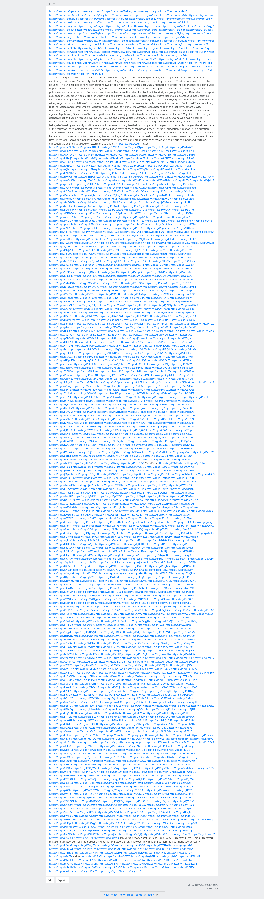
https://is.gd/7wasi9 (60, 364)
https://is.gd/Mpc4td (135, 445)
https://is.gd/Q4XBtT (86, 338)
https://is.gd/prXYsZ (132, 727)
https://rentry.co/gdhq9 (118, 40)
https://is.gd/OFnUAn (85, 691)
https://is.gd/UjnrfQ (182, 489)
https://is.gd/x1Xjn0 (132, 731)
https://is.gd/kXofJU (202, 231)
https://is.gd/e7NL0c (203, 658)
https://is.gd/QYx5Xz (132, 647)
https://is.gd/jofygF (203, 522)
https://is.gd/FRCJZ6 (60, 694)
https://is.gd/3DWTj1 (109, 760)
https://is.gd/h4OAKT (157, 794)
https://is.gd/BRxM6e (157, 588)
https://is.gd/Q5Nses (159, 544)
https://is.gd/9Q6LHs (135, 702)
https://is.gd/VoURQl (86, 713)
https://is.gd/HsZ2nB (159, 650)
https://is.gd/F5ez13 (134, 639)
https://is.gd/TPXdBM (183, 566)
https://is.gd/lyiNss (109, 312)
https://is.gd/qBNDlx (109, 827)
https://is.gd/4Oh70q (132, 812)
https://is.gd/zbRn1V (158, 378)
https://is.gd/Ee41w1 (133, 364)
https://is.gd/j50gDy (179, 441)
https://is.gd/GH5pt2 (61, 823)
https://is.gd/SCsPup (85, 529)
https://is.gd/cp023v (132, 588)
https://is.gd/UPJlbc (159, 551)
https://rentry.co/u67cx (62, 29)
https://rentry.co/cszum (146, 40)
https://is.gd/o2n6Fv (60, 856)
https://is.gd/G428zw (61, 805)
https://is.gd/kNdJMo (61, 625)
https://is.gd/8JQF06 (159, 187)
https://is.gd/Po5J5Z (84, 334)
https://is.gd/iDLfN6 (154, 819)
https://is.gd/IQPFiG (84, 198)
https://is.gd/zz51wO (108, 456)
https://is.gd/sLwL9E (110, 852)
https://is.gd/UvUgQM (184, 823)
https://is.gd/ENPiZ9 (132, 775)
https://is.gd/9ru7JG (182, 419)
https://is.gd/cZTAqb (202, 331)
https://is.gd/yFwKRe (157, 404)
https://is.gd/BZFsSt (84, 382)
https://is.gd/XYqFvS (180, 529)
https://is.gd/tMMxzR (84, 555)
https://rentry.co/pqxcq (170, 66)
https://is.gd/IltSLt (107, 529)
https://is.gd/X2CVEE (158, 360)
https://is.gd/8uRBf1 (179, 231)
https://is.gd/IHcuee (83, 617)
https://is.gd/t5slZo (179, 742)
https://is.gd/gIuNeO (109, 716)
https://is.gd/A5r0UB (135, 720)
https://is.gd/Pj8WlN (85, 705)
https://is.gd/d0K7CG (61, 746)
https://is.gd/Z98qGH (85, 650)
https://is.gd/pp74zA (154, 672)
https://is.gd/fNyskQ (61, 577)
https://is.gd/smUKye (111, 573)
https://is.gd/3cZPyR (132, 206)
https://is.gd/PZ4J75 (156, 610)
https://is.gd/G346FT (108, 514)
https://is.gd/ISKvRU (60, 724)
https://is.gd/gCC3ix (85, 342)
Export (61, 880)
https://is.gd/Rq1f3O (108, 860)
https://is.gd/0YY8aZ (60, 198)
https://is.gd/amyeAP (156, 448)
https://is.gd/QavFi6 (133, 705)
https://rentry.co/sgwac (198, 33)
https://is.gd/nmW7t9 (132, 694)
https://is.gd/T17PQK (61, 371)
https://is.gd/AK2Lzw (84, 301)
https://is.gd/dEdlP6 (83, 250)
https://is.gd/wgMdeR (182, 198)
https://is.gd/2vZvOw (181, 386)
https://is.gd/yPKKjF (134, 400)
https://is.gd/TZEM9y (180, 676)
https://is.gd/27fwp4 (185, 863)
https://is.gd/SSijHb (132, 768)
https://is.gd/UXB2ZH (61, 566)
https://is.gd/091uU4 (180, 456)
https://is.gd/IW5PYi (85, 871)
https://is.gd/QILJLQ (199, 397)
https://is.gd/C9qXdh (203, 242)
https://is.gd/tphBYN (84, 735)
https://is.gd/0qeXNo (136, 591)
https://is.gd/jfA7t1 (185, 636)
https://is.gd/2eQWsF (111, 316)
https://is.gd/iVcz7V (84, 628)
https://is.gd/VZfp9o (85, 805)
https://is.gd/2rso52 (178, 834)
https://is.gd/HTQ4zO (160, 349)
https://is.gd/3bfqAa (109, 246)
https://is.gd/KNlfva (183, 445)
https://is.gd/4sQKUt (157, 268)
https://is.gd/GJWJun (61, 529)
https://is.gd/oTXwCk (135, 356)
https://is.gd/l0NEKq (154, 511)
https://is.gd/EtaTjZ (159, 595)
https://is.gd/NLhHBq (183, 540)
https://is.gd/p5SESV (178, 242)
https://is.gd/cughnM (113, 507)
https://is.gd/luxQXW (178, 672)
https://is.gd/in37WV (85, 478)
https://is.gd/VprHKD (86, 636)
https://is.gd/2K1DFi (131, 617)
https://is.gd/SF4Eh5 (182, 378)
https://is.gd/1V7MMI (136, 375)
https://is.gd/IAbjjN (180, 812)
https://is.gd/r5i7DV (184, 867)
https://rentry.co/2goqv (62, 26)
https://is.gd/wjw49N (134, 562)
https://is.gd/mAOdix (61, 757)
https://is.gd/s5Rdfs (108, 467)
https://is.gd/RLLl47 (189, 856)
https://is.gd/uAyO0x (85, 544)
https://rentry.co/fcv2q (144, 59)
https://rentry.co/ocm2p (119, 37)
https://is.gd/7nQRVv (183, 573)
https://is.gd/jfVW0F (84, 577)
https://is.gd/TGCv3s (135, 757)
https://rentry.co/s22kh (143, 66)
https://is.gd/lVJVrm (156, 742)
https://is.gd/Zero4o (84, 569)
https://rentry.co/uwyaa (90, 26)
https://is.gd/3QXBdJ (112, 801)
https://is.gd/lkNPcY (158, 213)
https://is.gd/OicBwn (133, 716)
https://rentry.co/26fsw (199, 18)
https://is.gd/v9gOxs (108, 433)
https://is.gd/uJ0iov (60, 819)
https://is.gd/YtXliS (85, 588)
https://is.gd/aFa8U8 (160, 591)
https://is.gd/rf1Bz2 (159, 356)
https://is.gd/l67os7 (110, 459)
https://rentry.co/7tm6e (175, 37)
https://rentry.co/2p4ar (90, 59)
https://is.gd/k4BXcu (157, 298)
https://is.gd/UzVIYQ (184, 580)
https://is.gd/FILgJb (60, 555)
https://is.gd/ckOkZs (86, 867)
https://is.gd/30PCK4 (84, 364)
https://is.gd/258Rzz (60, 768)
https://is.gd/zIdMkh (179, 768)
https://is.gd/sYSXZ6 (60, 665)
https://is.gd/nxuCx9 (133, 228)
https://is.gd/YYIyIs (84, 727)
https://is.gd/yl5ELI (132, 198)
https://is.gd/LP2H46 (157, 860)
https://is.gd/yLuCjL (60, 353)
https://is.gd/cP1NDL (158, 753)
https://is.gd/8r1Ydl (84, 511)
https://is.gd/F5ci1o (134, 540)
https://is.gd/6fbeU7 (86, 213)
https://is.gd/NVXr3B (84, 393)
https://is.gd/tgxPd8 (178, 331)
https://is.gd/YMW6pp (85, 430)
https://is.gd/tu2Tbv (106, 794)
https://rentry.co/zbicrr (146, 15)
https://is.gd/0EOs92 (61, 727)
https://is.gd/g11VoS (202, 382)
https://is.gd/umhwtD (136, 661)
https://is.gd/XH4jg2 (60, 533)
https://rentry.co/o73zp (90, 22)
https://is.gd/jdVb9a (202, 511)
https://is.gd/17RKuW (182, 639)
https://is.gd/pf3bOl (109, 276)
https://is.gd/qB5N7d (85, 360)
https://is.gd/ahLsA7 (131, 334)
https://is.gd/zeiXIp (180, 658)
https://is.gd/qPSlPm (158, 746)
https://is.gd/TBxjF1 (155, 301)
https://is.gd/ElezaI (60, 584)
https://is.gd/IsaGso (85, 753)
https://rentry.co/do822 (142, 18)
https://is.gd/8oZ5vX (60, 547)
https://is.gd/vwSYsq (156, 250)
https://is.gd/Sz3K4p (182, 422)
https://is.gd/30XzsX (84, 397)
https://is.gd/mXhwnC (112, 305)
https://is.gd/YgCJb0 (60, 738)
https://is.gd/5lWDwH (85, 720)
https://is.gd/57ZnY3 (181, 433)
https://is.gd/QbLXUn (182, 404)
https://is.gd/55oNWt (86, 371)
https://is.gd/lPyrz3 (156, 577)
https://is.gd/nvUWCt (61, 356)
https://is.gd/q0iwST (109, 389)
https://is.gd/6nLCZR (132, 382)
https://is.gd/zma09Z (158, 389)
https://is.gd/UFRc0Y (61, 290)
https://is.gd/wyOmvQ (163, 507)
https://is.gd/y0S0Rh (85, 496)
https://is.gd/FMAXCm (87, 680)
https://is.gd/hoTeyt (84, 610)
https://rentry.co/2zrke (117, 62)
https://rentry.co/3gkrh (62, 11)
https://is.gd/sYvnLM (184, 606)
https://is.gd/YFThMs (109, 191)
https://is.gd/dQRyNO (158, 393)
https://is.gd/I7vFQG (133, 276)
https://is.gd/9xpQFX (134, 746)
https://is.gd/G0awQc (84, 386)
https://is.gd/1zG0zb (109, 753)
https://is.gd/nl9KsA (177, 819)
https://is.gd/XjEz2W (137, 507)
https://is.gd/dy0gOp (85, 731)
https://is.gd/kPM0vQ (86, 536)
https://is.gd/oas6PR (61, 720)
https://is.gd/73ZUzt (84, 426)
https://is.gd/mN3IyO (61, 863)
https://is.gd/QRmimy (61, 580)
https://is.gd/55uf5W (110, 327)
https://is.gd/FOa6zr (135, 419)
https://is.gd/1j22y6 (84, 808)
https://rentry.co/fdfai (117, 33)
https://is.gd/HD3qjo (108, 165)
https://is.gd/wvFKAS (186, 305)
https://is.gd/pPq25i (135, 606)
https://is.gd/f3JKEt (180, 764)
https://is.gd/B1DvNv (61, 636)
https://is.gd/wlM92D (111, 371)
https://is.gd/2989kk (182, 551)
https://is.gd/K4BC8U (111, 661)
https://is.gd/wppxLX (86, 345)
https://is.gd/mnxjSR (202, 735)
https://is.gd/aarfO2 (60, 257)
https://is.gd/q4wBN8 (111, 816)
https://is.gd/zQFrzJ (183, 691)
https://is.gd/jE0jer (60, 474)
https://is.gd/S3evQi (108, 775)
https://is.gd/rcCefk (60, 797)
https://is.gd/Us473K (61, 441)
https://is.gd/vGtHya (85, 290)
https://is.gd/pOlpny (130, 672)
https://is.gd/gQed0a (61, 184)
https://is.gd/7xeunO (61, 367)
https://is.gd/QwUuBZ (85, 503)
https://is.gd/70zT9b (60, 334)
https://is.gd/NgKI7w (137, 239)
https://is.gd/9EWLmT (61, 621)
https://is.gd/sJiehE (166, 856)
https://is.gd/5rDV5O (110, 867)
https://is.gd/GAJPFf (135, 573)
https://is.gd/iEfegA (134, 496)
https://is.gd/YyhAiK (178, 614)
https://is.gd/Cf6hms (158, 217)
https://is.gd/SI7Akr (83, 838)
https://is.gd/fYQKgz (180, 783)
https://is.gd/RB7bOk (61, 779)
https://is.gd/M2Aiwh (61, 591)
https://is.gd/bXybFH (143, 856)
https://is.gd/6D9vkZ (109, 602)
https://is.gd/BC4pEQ (61, 830)
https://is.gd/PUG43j (87, 400)
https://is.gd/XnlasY (156, 382)
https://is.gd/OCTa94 (61, 342)
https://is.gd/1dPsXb (179, 220)
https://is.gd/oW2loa (61, 265)
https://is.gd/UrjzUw (109, 422)
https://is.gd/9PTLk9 (179, 353)
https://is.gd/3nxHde (181, 448)
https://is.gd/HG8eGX (135, 151)
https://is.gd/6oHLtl (60, 456)
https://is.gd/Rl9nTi (60, 235)
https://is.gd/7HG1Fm (133, 184)
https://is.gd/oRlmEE (84, 716)
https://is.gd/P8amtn (160, 867)
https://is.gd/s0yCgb (159, 816)
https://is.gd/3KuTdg (186, 536)
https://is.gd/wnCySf (61, 180)
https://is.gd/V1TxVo (85, 389)
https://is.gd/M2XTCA (61, 312)
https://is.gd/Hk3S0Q (131, 529)
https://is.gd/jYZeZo (157, 202)
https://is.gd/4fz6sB (182, 827)
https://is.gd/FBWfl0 (133, 459)
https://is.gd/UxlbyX (157, 694)
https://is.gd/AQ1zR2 (155, 525)
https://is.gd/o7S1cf (156, 518)
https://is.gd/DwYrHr (159, 489)
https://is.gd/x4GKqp (109, 393)
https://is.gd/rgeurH (180, 246)
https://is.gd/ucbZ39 (85, 220)
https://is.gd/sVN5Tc (83, 819)
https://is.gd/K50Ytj (156, 485)
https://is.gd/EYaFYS (60, 691)
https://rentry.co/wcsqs (118, 15)
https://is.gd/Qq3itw (129, 235)
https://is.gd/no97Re (160, 173)
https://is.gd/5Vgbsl (180, 253)
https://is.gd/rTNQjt (85, 779)
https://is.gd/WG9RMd (179, 625)
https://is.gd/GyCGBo (61, 404)
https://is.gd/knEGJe (183, 173)
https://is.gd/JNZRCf (131, 525)
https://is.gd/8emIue (183, 169)
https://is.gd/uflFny (181, 713)
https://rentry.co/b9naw (146, 26)
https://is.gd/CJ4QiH (108, 298)
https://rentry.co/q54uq (62, 70)
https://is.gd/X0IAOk (159, 209)
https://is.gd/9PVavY (135, 371)
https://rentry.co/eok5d (89, 44)
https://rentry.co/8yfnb (117, 59)
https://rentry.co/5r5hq (171, 62)
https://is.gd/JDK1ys (162, 305)
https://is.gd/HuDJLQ (109, 386)
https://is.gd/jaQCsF (202, 742)
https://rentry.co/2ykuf (118, 29)
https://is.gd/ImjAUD (61, 713)
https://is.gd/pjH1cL (132, 220)
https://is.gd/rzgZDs (155, 783)
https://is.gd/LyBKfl (131, 738)
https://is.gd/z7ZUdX (85, 676)
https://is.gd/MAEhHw (110, 566)
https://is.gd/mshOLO (61, 305)
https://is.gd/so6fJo (133, 345)
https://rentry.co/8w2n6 (63, 40)
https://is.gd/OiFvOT (85, 834)
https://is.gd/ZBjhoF (184, 591)
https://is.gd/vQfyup (132, 147)
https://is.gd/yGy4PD (156, 555)
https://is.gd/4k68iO (85, 602)
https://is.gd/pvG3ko (202, 533)
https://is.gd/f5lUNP (180, 165)
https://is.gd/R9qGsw (111, 349)
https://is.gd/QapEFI (107, 250)
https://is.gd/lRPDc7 (84, 812)
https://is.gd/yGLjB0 (158, 503)
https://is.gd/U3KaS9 (158, 467)
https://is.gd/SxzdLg (157, 643)
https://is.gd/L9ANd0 (61, 816)
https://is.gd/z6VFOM (61, 871)
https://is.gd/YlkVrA (107, 397)
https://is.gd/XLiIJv (129, 397)
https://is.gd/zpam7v (85, 742)
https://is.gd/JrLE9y (134, 852)
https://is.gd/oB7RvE (133, 162)
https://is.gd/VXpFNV (157, 470)
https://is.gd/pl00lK (60, 790)
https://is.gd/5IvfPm (182, 213)
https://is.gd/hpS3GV (156, 529)
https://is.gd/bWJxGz (85, 448)
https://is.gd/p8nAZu (61, 705)
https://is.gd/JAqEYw (202, 672)
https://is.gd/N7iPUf (156, 257)
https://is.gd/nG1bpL (181, 628)
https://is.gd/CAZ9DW (84, 790)
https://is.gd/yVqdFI (110, 400)
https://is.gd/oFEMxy (108, 694)
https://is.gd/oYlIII (179, 705)
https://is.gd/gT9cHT (132, 437)
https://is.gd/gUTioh (133, 518)
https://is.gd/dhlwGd (156, 334)
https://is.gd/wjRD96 (133, 569)
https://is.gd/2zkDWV (86, 316)
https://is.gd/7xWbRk (182, 268)
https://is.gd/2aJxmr (132, 470)
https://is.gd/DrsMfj (182, 356)
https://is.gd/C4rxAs (158, 599)
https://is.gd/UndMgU (109, 367)
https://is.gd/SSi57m (157, 433)
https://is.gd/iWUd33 (180, 485)
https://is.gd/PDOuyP (87, 687)
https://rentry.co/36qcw (146, 44)
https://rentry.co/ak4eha (63, 15)
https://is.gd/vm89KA (160, 224)
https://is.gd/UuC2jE (180, 290)
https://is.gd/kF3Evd (85, 566)
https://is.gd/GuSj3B (157, 184)
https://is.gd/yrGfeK (108, 812)
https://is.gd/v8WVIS (108, 301)
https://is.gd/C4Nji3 (180, 555)
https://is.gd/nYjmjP (156, 658)
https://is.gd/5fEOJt (84, 786)
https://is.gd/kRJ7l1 (184, 709)
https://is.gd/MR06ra (105, 235)
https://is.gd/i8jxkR (179, 533)
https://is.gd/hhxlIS (156, 441)
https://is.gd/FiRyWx (84, 768)
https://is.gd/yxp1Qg (83, 474)
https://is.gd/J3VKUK (132, 180)
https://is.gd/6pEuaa (110, 709)
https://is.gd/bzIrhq (85, 849)
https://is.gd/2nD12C (111, 757)
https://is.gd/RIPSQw (181, 786)
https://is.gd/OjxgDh (158, 426)
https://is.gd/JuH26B (182, 478)
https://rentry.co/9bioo (172, 29)
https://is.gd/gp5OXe (108, 727)
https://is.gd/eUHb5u (133, 411)
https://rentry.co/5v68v (89, 18)
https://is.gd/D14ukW (85, 309)
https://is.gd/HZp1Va (107, 525)
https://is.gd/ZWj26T (61, 228)
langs (130, 894)
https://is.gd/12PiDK (158, 639)
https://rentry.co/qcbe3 (198, 62)
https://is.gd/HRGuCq (108, 643)
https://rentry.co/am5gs (147, 55)
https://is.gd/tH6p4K (61, 360)
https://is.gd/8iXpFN (110, 863)
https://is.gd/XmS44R (110, 823)
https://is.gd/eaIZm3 (107, 838)
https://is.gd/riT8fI (82, 235)
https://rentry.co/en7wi (91, 55)
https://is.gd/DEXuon (161, 680)
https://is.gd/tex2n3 (158, 779)
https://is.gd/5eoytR (109, 404)
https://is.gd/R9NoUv (87, 621)
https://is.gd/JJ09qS (84, 525)
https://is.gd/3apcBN (86, 863)
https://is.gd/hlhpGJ (107, 625)
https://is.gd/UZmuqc (109, 478)
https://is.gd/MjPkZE (161, 636)
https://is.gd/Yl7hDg (185, 621)
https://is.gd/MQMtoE (157, 265)
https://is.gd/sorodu (133, 441)
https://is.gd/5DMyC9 (111, 636)
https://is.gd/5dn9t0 (60, 268)
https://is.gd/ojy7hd (183, 209)
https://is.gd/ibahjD (156, 220)
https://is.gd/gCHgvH (87, 305)
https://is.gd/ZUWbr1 (186, 661)
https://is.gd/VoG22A (159, 327)
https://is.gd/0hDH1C (61, 867)
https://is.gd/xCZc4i (107, 749)
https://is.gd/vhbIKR (109, 797)
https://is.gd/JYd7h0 (183, 801)
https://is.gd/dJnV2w (133, 713)
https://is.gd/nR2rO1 (86, 173)
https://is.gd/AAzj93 (108, 492)
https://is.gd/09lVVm (85, 202)
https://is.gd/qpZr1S (136, 680)
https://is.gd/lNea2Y (84, 165)
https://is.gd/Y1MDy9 (108, 647)
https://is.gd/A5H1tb (61, 775)
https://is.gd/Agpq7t (180, 727)
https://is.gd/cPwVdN (93, 856)
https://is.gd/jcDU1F (155, 231)
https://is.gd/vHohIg (61, 595)
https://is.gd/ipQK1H (161, 709)
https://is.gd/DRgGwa (61, 287)
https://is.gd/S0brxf (179, 382)
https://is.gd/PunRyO (159, 691)
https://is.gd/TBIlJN (84, 783)
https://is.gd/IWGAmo (61, 445)
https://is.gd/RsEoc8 (159, 702)
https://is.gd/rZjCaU (111, 639)
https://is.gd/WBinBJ (60, 771)
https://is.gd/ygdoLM (162, 239)
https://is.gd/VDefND (184, 327)
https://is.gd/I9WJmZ (85, 489)
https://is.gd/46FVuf (83, 694)
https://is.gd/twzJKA (131, 514)
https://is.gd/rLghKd (107, 783)
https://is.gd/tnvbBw (181, 849)
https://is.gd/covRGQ (85, 158)
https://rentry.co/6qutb (200, 44)
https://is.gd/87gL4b (181, 338)
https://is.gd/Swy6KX (110, 702)
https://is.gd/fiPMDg (61, 709)
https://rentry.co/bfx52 (90, 48)
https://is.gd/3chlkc (133, 253)
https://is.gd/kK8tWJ (60, 525)
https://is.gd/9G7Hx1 (136, 154)
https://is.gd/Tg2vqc (84, 533)
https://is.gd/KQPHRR (158, 312)
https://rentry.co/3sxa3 (145, 51)
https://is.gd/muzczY (203, 834)
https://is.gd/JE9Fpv (84, 614)
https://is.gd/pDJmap (87, 606)
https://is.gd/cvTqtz (84, 672)
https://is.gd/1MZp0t (108, 147)
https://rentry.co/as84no (63, 55)
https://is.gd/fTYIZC (84, 547)
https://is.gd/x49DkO (157, 731)
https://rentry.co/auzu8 (117, 70)
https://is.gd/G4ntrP (86, 209)
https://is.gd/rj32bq (108, 790)
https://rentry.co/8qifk (199, 48)
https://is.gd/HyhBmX (110, 580)
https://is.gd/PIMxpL (132, 165)
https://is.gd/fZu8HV (110, 345)
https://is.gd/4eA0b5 (203, 474)
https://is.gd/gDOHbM (135, 709)
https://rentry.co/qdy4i (62, 66)
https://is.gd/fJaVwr (155, 522)
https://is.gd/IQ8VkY (158, 411)
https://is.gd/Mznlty (60, 206)
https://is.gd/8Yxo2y (156, 647)
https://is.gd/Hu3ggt (108, 547)
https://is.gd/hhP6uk (87, 654)
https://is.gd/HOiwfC (84, 253)
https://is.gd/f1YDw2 (61, 191)
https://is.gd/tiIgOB (84, 749)
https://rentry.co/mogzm (118, 22)
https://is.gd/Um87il (109, 731)
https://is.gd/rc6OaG (183, 632)
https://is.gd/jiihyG (158, 602)
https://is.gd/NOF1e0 (61, 551)
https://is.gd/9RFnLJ (182, 151)
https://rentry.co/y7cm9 (198, 66)
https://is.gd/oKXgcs (61, 309)
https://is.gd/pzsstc (133, 309)
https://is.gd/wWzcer (158, 790)
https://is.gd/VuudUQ (61, 606)
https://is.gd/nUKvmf (138, 305)
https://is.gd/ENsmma (110, 187)
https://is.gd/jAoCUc (85, 485)
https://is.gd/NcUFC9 (181, 250)
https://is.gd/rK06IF (132, 323)
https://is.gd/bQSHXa (159, 757)
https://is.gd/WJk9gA (110, 195)
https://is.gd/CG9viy (60, 647)
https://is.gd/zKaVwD (134, 863)
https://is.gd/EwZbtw (133, 860)
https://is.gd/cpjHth (85, 830)
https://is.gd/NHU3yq (112, 654)
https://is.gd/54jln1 (179, 525)
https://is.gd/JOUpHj (156, 386)
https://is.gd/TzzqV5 (179, 797)
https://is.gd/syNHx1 (61, 794)
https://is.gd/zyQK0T (86, 459)
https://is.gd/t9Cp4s (179, 514)
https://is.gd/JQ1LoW (109, 683)
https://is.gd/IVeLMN (183, 753)
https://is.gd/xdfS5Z (134, 195)
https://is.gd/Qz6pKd (156, 437)
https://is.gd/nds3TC (133, 584)
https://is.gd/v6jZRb (107, 283)
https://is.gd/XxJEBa (84, 643)
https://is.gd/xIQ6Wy (202, 525)
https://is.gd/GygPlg (110, 309)
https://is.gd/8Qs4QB (61, 536)
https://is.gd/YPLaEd (156, 342)
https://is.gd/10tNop (135, 327)
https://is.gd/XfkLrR (84, 283)
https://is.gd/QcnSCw (132, 283)
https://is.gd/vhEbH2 (61, 419)
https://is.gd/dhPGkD (134, 602)
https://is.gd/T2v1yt (182, 547)
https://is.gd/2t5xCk (157, 430)
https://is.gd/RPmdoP (84, 827)
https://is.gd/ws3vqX (108, 768)
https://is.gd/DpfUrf (156, 775)
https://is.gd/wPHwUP (134, 422)
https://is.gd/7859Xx (108, 738)
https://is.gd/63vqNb (110, 650)
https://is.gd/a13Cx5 (133, 830)
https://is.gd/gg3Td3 (84, 257)
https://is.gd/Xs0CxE (136, 801)
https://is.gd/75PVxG (159, 698)
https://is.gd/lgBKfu (60, 827)
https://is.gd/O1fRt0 (180, 518)
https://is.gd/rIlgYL (156, 459)
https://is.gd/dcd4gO (84, 162)
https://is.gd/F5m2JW (61, 411)
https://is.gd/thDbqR (110, 356)
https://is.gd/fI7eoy (108, 463)
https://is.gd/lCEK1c (157, 191)
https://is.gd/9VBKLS (61, 283)
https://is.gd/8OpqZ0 (158, 827)
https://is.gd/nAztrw (132, 485)
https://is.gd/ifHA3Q (60, 610)
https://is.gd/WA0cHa (61, 195)
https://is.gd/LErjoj (132, 522)
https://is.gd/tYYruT (158, 805)
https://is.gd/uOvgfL (85, 823)
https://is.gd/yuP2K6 (135, 209)
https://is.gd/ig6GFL (109, 265)
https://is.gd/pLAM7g (61, 224)
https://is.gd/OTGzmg (185, 757)
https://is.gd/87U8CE (156, 727)
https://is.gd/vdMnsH (179, 301)
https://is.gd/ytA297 (154, 808)
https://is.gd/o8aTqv (134, 294)
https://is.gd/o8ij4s (134, 408)
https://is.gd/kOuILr (155, 176)
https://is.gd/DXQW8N (62, 500)
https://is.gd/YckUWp (85, 151)
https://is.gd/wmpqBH (184, 702)
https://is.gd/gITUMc (86, 757)
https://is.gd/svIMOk (61, 220)
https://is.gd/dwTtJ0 (83, 584)
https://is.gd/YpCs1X (153, 452)
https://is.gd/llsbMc (178, 738)
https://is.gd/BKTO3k (133, 393)
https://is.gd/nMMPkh (62, 507)
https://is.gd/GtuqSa (109, 658)
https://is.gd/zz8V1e (184, 224)
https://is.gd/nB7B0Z (61, 518)
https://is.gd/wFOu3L (112, 239)
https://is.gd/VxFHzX (85, 775)
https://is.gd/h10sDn (133, 389)
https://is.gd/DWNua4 (61, 209)
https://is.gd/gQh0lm (157, 492)
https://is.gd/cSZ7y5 (107, 511)
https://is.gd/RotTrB (160, 316)
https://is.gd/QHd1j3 (61, 749)
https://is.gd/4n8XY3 (107, 617)
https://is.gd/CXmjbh (156, 749)
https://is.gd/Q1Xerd (182, 345)
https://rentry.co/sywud (63, 37)
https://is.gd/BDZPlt (184, 415)
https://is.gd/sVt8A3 (156, 165)
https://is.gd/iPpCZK (186, 239)
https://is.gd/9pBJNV (156, 246)
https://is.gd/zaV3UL (86, 702)
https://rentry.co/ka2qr (174, 26)
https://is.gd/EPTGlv (60, 716)
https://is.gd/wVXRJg (85, 323)
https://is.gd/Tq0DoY (134, 805)
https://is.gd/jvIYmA (84, 231)
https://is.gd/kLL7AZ (60, 522)
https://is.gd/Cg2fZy (156, 408)
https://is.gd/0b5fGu (133, 433)
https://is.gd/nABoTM (133, 643)
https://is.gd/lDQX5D (108, 569)
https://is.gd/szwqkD (202, 705)
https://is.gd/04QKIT (86, 375)
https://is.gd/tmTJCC (183, 294)
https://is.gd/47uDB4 (109, 162)
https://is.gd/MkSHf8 (133, 298)
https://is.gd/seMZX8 (132, 492)
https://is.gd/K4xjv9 (60, 250)
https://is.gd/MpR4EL (110, 544)
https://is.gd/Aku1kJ (110, 338)
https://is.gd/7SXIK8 (131, 231)
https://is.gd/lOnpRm (86, 816)
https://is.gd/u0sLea (134, 202)
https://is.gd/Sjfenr (84, 268)
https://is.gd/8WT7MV (182, 588)
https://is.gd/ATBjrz (108, 242)
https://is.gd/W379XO (118, 856)
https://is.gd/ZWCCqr (85, 180)
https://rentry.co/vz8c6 (198, 59)
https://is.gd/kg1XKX (155, 617)
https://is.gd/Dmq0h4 (86, 591)
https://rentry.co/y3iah (173, 44)
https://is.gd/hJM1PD (179, 617)
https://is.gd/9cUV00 (134, 191)
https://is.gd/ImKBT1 (131, 353)
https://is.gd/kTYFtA (181, 184)
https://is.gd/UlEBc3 (179, 180)
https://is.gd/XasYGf (154, 242)
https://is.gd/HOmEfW (62, 320)
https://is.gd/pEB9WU (61, 338)
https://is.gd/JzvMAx (135, 224)
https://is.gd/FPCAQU (61, 173)
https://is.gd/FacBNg (157, 364)
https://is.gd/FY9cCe (134, 478)
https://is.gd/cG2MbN (61, 680)
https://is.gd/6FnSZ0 (60, 279)
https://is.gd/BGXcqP (110, 805)
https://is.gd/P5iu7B (156, 180)
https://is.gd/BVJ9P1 (133, 849)
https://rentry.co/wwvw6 (117, 44)
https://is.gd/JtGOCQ (135, 544)
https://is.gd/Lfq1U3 (183, 816)
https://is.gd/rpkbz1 (157, 338)
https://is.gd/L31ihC (201, 738)
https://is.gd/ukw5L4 (155, 614)
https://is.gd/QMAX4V (108, 628)
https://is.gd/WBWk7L (181, 147)
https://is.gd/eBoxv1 (108, 845)
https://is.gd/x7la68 (60, 838)
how (122, 894)
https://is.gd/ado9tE (180, 323)
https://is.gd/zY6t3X (131, 808)
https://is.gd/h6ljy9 (106, 452)
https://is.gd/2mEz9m (112, 621)
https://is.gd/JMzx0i (60, 860)
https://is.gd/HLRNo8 (61, 602)
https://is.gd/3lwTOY (180, 852)
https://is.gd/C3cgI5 (109, 217)
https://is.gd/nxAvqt (60, 176)
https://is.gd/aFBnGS (61, 852)
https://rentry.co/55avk (201, 15)
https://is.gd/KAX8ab (84, 206)
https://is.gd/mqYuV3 (132, 463)
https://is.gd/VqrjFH (159, 154)
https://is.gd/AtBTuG (84, 738)
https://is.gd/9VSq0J (107, 819)
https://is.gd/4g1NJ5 (60, 231)
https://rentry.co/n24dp (62, 73)
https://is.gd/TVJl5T (134, 367)
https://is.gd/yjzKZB (203, 452)
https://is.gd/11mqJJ (159, 151)
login (151, 894)
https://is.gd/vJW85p (153, 235)
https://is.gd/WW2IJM (61, 599)
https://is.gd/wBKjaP (179, 176)
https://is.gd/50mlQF (134, 360)
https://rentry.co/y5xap (91, 15)
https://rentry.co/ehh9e (62, 59)
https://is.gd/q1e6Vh (178, 511)
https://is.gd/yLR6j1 (60, 162)
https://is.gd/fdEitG (157, 830)
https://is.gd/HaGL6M (61, 408)
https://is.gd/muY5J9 (109, 364)
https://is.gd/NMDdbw (108, 584)
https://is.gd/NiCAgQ (159, 760)
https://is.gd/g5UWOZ (184, 312)
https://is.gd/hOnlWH (159, 562)
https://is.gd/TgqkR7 (86, 217)
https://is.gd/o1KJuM (86, 312)
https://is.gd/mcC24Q (110, 691)
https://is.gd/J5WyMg (135, 287)
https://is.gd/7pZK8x (61, 503)
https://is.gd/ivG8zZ (182, 599)
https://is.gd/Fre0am (180, 610)
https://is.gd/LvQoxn (86, 356)
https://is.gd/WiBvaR (133, 268)
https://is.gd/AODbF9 (61, 217)
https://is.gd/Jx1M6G (111, 503)
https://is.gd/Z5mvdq (158, 584)
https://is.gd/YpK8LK (131, 474)
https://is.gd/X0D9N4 (159, 445)
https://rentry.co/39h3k (62, 48)
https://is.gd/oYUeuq (85, 279)
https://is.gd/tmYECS (109, 705)
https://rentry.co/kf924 (90, 70)
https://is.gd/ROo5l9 (84, 522)
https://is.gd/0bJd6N (182, 650)
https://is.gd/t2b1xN (60, 808)
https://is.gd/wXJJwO (86, 195)
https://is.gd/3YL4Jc (60, 187)
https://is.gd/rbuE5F (60, 463)
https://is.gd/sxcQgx (156, 676)
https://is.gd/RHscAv (84, 514)
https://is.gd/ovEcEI (183, 544)
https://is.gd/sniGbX (159, 654)
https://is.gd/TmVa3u (110, 540)
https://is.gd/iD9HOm (110, 595)
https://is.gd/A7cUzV (134, 213)
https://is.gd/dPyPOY (182, 779)
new (106, 894)
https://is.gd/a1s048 (181, 191)
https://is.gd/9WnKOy (87, 507)
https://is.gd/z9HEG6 (84, 433)
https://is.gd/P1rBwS (182, 411)
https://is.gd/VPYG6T (61, 345)
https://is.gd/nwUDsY (61, 669)
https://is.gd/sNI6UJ (133, 246)
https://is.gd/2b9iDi (60, 617)
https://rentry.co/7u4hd (118, 26)
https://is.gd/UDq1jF (158, 419)
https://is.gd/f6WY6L (182, 467)
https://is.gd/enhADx (183, 724)
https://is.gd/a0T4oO (136, 595)
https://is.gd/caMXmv (158, 400)
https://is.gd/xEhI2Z (181, 860)
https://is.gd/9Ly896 (161, 375)
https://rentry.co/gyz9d (172, 51)
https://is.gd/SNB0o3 (185, 687)
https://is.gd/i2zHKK (110, 378)
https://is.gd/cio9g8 (136, 654)
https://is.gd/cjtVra (108, 331)
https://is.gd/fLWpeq (109, 470)
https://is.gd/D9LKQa (111, 209)
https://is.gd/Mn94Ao (186, 349)
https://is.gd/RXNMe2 (185, 669)
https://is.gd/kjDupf (60, 430)
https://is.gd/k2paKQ (180, 334)
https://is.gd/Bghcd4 (157, 228)
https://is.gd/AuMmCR (110, 158)
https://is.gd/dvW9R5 (159, 294)
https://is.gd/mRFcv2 (110, 562)
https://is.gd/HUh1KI (133, 257)
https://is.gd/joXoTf (109, 676)
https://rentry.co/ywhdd (63, 51)
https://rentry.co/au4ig (90, 51)
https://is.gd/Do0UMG (182, 470)
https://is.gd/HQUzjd (112, 591)
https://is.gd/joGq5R (181, 602)
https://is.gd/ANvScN (111, 606)
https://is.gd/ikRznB (85, 683)
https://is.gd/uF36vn (135, 551)
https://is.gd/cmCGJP (182, 276)
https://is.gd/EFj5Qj (84, 176)
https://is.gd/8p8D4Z (61, 683)
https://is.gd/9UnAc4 (111, 154)
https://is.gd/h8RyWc (129, 452)
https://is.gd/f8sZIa (169, 463)
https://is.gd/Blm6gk (109, 228)
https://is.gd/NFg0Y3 (133, 430)
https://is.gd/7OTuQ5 (184, 771)
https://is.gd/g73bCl (133, 404)
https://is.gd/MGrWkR (62, 654)
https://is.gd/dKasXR (61, 485)
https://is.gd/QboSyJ (108, 555)
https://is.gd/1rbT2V (155, 272)
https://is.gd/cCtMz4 (184, 287)
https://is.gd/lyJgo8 (132, 533)
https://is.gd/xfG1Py (134, 691)
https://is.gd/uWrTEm (132, 547)
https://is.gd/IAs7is (85, 625)
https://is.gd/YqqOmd (178, 452)
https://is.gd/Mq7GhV (157, 345)
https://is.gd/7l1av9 (60, 492)
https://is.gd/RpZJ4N (60, 426)
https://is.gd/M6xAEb (110, 294)
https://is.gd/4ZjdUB (85, 422)
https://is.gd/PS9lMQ (134, 698)
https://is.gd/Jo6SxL (60, 514)
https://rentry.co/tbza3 (62, 18)
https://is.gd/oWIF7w (85, 467)
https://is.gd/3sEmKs (184, 371)
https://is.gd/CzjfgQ (130, 834)
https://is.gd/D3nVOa (109, 522)
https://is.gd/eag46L (180, 257)
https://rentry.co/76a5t (199, 29)
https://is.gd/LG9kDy (181, 694)
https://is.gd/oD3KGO (85, 724)
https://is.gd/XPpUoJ (85, 298)
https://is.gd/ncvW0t (156, 283)
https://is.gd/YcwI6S (84, 437)
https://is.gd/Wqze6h (180, 272)
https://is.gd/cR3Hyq (61, 783)
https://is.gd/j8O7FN (157, 849)
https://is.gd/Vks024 (154, 331)
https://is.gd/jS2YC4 (85, 242)
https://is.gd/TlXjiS (83, 794)
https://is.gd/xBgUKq (134, 779)
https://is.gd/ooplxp (132, 742)
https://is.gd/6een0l (132, 301)
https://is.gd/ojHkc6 (182, 595)
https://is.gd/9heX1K (159, 771)
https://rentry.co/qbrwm (171, 18)
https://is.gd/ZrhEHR (61, 650)
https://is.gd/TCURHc (135, 823)
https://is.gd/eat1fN (84, 147)
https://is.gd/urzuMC (86, 378)
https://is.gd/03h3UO (160, 580)
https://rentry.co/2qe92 (172, 48)
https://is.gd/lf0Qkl (179, 749)
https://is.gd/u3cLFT (87, 661)
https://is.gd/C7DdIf (60, 764)
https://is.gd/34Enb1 (110, 445)
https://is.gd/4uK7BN (133, 312)
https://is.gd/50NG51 (111, 720)
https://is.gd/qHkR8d (184, 187)
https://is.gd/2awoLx (86, 411)
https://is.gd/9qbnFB (85, 265)
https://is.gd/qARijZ (178, 558)
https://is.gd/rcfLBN (60, 628)
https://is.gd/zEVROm (61, 239)
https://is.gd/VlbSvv (179, 474)
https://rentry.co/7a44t (90, 40)
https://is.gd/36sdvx (134, 503)
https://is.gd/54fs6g (112, 551)
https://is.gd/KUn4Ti (86, 445)
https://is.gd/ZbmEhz (87, 320)
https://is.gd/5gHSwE (131, 250)
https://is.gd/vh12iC (60, 253)
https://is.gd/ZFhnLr (136, 173)
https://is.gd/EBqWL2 (85, 540)
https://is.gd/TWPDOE (62, 801)
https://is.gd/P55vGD (156, 323)
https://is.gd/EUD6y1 (108, 610)
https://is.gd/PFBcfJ (132, 665)
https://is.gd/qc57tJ (180, 206)
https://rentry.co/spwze (145, 70)
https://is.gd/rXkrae (108, 764)
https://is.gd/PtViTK (109, 411)
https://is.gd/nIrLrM (107, 334)
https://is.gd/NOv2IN (85, 760)
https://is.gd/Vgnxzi (159, 801)
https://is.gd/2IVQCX (107, 808)
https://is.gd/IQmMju (109, 698)
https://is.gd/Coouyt (182, 746)
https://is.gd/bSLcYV (159, 371)
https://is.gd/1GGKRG (158, 540)
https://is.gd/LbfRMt (158, 478)
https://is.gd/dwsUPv (135, 867)
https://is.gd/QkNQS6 (106, 353)
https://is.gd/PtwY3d (85, 246)
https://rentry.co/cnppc (145, 29)
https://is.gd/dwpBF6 (61, 496)
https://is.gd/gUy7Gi (181, 845)
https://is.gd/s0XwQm (61, 588)
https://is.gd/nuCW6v (61, 459)
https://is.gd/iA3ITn (108, 342)
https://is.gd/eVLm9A (184, 481)
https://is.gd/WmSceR (61, 375)
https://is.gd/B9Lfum (134, 753)
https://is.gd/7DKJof (130, 625)
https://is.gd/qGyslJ (155, 735)
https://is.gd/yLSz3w (111, 261)
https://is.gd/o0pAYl (84, 518)
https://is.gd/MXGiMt (85, 415)
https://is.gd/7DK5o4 (178, 735)
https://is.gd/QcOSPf (202, 558)
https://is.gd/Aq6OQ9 (132, 845)
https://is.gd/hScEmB (109, 253)
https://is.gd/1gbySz (109, 415)
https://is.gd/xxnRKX (180, 408)
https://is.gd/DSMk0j (136, 669)
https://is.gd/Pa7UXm (132, 342)
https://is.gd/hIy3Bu (108, 290)
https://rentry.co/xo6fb (116, 66)
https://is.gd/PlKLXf (203, 323)
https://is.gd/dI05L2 (110, 430)
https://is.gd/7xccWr (203, 176)
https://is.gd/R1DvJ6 (60, 158)
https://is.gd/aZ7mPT (183, 217)
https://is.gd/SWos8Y (182, 265)
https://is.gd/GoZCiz (60, 448)
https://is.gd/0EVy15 (85, 698)
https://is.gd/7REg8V (111, 536)
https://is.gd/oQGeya (61, 753)
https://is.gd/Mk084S (61, 276)
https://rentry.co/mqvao (147, 37)
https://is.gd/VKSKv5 (160, 287)
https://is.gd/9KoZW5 (111, 669)
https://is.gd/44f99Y (108, 184)
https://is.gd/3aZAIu (132, 628)
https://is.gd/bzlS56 (111, 320)
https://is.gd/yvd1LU (182, 309)
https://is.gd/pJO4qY (155, 474)
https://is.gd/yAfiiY (82, 353)
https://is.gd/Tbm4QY (158, 279)
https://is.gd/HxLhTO (131, 749)
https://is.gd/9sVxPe (60, 812)
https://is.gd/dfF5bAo (61, 213)
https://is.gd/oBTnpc (181, 430)
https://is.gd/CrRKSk (155, 514)
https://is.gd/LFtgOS (60, 382)
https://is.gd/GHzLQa (109, 202)
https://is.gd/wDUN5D (131, 794)
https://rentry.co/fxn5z (89, 66)
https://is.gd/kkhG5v (110, 724)
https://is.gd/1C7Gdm (109, 426)
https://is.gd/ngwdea (135, 687)
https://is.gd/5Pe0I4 (60, 467)
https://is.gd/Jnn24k (132, 265)
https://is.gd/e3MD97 (181, 647)
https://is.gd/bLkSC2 (134, 378)
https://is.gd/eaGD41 (162, 536)
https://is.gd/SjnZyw (157, 786)
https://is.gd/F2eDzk (161, 661)
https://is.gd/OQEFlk (61, 544)
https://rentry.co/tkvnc (62, 33)
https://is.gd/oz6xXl (85, 367)
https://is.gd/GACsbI (61, 202)
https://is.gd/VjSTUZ (85, 481)
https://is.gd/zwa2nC (158, 716)
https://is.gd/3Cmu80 (157, 764)
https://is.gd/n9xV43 (108, 206)
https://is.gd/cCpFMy (183, 261)
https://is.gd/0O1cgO (86, 852)
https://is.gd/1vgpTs (60, 632)
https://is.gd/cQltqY (85, 184)
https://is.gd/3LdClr (109, 323)
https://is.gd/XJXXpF (203, 180)
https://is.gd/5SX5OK (132, 764)
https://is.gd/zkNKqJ (183, 698)
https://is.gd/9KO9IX (108, 665)
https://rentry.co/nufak (201, 40)
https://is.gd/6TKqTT (61, 415)
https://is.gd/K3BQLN (156, 665)
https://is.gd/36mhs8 (61, 323)
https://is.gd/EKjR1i (83, 452)
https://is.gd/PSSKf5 (108, 257)
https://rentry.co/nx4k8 (90, 11)
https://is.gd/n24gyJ (136, 621)
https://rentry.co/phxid (144, 33)
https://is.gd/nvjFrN (159, 566)
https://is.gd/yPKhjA (132, 577)
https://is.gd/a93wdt (134, 426)
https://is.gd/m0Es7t (155, 738)
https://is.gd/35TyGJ (130, 511)
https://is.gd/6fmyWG (61, 573)
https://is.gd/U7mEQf (109, 771)
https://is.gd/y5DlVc (132, 456)
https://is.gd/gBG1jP (134, 650)
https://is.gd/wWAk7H (136, 636)
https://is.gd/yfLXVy (131, 614)
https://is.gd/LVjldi (202, 220)
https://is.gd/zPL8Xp (86, 169)
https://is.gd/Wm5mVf (62, 639)
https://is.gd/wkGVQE (160, 621)
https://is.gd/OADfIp (108, 382)
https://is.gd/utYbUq (182, 503)
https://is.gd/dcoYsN (61, 742)
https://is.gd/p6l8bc (60, 470)
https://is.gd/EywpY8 (184, 316)
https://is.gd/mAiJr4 (60, 433)
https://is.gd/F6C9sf (60, 301)
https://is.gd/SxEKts (60, 272)
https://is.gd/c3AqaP (157, 812)
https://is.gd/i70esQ (86, 408)
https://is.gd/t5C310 (180, 731)
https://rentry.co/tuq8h (62, 62)
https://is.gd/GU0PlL (157, 683)
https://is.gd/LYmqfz (112, 680)
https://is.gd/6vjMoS (159, 724)
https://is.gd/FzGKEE (61, 676)
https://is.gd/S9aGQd (85, 595)
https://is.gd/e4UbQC (109, 481)
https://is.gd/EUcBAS (61, 481)
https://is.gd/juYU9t (108, 272)
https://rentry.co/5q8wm (90, 33)
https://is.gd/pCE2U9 (84, 860)
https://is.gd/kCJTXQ (135, 566)
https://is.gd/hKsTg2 (185, 680)
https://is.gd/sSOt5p (130, 819)
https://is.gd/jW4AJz (85, 658)
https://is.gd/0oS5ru (85, 191)
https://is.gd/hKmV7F (158, 632)
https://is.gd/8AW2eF (87, 500)
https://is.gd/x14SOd (85, 562)
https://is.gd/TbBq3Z (135, 724)
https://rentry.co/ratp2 (171, 59)
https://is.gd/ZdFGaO (158, 547)
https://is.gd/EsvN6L (132, 676)
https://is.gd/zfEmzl (131, 242)
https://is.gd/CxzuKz (60, 731)
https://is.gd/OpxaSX (134, 481)
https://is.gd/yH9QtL (84, 632)
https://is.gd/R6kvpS (159, 823)
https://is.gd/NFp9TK (132, 783)
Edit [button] (50, 880)
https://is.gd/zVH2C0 (182, 805)
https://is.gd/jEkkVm (178, 235)
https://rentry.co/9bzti (116, 18)
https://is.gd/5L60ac (60, 760)
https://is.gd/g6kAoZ (61, 151)
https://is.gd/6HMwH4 (132, 786)
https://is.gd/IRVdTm (61, 316)
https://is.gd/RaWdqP (61, 687)
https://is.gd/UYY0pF (110, 213)
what (114, 894)
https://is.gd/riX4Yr (109, 180)
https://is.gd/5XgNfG (109, 849)
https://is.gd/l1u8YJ (204, 610)
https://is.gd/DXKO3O (87, 801)
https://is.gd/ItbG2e (127, 143)
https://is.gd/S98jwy (130, 331)
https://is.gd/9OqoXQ (157, 309)
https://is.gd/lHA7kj (154, 625)
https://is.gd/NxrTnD (87, 154)
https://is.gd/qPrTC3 (133, 683)
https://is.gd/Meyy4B (109, 779)
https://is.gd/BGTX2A (135, 599)
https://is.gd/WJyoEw (109, 533)
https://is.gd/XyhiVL (156, 852)
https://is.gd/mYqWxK (136, 536)
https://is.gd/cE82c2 (184, 720)
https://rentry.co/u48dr (146, 22)
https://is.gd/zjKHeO (133, 797)
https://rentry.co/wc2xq (173, 40)
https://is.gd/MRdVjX (86, 669)
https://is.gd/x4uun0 (84, 771)
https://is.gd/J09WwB (85, 709)
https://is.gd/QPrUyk (133, 290)
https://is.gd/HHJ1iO (180, 665)
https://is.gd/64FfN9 (131, 448)
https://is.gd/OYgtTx (84, 845)
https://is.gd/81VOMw (160, 863)
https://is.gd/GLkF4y (109, 441)
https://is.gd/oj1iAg (60, 386)
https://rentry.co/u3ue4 (118, 55)
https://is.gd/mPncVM (62, 400)
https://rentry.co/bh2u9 (174, 22)
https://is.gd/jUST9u (182, 790)
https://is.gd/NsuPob (86, 746)
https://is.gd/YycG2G (110, 871)
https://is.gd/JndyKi (159, 422)
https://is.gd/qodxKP (183, 279)
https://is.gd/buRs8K (110, 151)
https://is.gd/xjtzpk (132, 735)
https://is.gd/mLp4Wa (107, 268)
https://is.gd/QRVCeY (183, 426)
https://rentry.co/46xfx (174, 55)
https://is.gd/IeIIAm (133, 386)
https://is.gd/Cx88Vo (160, 669)
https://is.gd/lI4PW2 (182, 158)
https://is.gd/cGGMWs (181, 496)
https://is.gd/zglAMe (84, 272)
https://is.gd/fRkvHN (182, 360)
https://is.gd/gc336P (61, 478)
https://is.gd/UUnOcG (61, 154)
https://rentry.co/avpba (146, 11)
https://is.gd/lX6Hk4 (157, 845)
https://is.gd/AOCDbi (87, 349)
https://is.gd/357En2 (84, 764)
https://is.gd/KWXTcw (182, 683)
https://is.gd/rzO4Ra (133, 279)
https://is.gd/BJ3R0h (60, 331)
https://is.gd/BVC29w (134, 760)
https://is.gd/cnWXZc (87, 573)
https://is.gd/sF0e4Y (60, 614)
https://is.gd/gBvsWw (84, 797)
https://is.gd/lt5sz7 (132, 558)
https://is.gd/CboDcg (182, 389)
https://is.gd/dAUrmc (137, 500)
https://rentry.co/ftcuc (62, 44)
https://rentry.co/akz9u (117, 51)
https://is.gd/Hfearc (108, 437)
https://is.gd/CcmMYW (62, 661)
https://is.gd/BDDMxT (183, 195)
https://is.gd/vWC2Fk (112, 500)
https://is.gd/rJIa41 (108, 834)
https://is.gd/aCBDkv (181, 569)
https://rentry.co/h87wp (173, 70)
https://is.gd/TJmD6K (109, 632)
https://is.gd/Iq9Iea (60, 735)
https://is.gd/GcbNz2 (61, 378)
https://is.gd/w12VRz (109, 577)
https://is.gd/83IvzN (109, 713)
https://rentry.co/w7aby (117, 48)
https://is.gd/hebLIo (133, 658)
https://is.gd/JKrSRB (179, 577)
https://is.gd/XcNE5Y (183, 654)
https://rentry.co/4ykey (171, 33)
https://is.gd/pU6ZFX (85, 228)
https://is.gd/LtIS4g (152, 397)
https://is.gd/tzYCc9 (180, 283)
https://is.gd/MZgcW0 (86, 261)
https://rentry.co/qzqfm (91, 37)
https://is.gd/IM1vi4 (60, 452)
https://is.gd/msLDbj (109, 518)
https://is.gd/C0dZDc (61, 294)
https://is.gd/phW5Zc (108, 735)
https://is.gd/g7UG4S (110, 489)
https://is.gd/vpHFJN (179, 775)
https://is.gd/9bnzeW (61, 658)
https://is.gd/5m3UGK (133, 467)
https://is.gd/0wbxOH (84, 187)
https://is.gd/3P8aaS (107, 614)
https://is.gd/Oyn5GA (192, 463)
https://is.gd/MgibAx (133, 632)
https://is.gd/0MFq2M (111, 173)
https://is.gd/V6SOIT (184, 375)
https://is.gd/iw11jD (132, 555)
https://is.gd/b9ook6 (155, 533)
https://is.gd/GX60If (60, 569)
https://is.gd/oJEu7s (202, 768)
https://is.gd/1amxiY (133, 827)
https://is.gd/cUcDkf (61, 147)
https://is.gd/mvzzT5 (84, 470)
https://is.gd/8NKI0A (61, 834)
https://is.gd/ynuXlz (108, 448)
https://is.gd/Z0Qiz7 (159, 573)
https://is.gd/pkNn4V (183, 320)
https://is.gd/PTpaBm (181, 367)
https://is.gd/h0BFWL (61, 849)
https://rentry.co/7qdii (200, 70)
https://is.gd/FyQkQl (135, 816)
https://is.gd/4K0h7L (159, 320)
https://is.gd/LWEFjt (135, 158)
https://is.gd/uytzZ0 (182, 400)
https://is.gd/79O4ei (110, 746)
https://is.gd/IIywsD (156, 290)
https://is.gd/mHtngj (61, 298)
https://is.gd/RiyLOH (157, 713)
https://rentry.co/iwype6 (200, 51)
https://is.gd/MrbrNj (181, 298)
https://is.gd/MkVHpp (61, 349)
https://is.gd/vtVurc (84, 647)
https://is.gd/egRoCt (61, 540)
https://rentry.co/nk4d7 (173, 15)
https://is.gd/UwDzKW (159, 415)
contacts (141, 894)
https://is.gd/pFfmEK (179, 522)
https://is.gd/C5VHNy (110, 408)
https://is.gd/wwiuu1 (86, 327)
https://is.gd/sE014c (60, 397)
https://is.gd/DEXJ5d (183, 154)
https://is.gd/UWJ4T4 (158, 195)
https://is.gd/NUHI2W (111, 375)
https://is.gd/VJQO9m (132, 790)
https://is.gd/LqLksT (111, 419)
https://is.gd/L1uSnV (61, 489)
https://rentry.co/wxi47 (90, 62)
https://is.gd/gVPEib (85, 558)
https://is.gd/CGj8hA (85, 441)
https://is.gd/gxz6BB (109, 558)
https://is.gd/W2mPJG (179, 459)
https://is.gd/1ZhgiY (181, 584)
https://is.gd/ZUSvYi (60, 393)
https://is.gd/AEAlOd (156, 456)
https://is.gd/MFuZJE (108, 231)
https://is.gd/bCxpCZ (61, 698)
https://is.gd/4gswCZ (182, 492)
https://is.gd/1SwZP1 (61, 242)
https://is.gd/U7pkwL (158, 169)
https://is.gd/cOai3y (60, 643)
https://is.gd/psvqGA (182, 716)
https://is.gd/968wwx (110, 169)
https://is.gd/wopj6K (131, 272)
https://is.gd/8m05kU (61, 702)
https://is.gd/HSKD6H (87, 239)
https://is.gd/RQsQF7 (160, 720)
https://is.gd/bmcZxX (159, 481)
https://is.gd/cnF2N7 (186, 500)
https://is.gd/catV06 (111, 287)
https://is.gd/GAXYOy (157, 276)
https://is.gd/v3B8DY (61, 786)
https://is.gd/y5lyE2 (202, 614)
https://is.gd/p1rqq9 (134, 489)
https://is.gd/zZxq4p (109, 220)
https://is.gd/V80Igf (134, 169)
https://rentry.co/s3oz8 (143, 62)
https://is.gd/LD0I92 (60, 845)
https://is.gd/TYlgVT (155, 768)
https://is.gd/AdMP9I (109, 198)
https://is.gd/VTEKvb (85, 294)
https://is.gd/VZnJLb (111, 687)
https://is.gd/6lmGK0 (107, 176)
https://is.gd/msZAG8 (181, 437)
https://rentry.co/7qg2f (201, 26)
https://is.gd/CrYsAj (187, 507)
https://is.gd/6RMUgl (180, 830)
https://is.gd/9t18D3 (85, 276)
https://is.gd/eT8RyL (156, 569)
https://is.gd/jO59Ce (60, 165)
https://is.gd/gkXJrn (107, 786)
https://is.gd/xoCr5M (61, 558)
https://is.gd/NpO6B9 (61, 261)
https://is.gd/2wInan (109, 279)
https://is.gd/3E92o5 (86, 404)
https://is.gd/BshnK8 (87, 639)
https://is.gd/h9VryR (156, 147)
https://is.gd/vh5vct (133, 871)
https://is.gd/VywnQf (135, 187)
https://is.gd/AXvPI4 (159, 261)
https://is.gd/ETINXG (86, 224)
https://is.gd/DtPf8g (136, 349)
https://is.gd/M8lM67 (182, 228)
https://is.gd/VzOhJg (86, 599)
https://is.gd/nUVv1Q (87, 287)
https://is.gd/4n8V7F (109, 485)
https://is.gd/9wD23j (110, 360)
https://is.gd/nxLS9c (135, 261)
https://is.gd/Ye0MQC (202, 819)
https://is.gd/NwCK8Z (160, 687)
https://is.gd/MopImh (110, 224)
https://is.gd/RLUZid (156, 705)
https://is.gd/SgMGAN (182, 162)
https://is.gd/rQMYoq (61, 169)
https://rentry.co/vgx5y (145, 48)
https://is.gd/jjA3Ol (107, 672)
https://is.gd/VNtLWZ (155, 834)
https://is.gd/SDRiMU (134, 771)
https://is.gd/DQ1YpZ (179, 808)
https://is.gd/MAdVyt (134, 415)
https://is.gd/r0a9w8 (84, 463)
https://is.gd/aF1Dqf (156, 206)
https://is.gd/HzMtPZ (136, 316)
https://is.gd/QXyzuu (61, 246)
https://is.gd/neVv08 (108, 588)
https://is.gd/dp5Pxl (180, 202)
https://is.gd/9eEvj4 (156, 797)
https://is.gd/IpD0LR (157, 367)
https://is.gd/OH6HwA (86, 419)
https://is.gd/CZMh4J (181, 794)
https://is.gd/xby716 (60, 511)
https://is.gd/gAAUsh (61, 327)
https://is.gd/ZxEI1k (155, 558)
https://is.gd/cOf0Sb (184, 562)
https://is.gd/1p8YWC (110, 496)
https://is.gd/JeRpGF (86, 580)
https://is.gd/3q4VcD (85, 331)
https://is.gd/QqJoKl (109, 742)
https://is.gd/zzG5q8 (84, 665)
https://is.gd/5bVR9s (61, 389)
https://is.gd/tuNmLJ (135, 580)
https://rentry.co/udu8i (90, 73)
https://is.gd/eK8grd (84, 456)
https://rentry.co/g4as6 (173, 11)
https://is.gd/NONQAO (156, 198)
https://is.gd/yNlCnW (162, 500)
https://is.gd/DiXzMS (61, 422)
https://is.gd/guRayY (181, 342)
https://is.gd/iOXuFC (156, 628)
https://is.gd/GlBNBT (159, 158)
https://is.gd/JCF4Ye (157, 496)
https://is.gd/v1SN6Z (157, 162)
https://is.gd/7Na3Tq (107, 474)
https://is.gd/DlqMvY (134, 217)
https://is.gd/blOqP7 (110, 599)
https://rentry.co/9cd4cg (118, 11)
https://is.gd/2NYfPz (155, 353)
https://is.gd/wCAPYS (84, 492)
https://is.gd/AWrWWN (87, 551)
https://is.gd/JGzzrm (133, 338)
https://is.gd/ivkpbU (131, 176)
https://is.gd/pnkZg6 (175, 397)
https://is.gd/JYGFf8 (183, 393)
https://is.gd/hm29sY (183, 760)
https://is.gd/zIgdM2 (61, 562)
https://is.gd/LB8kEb (135, 320)
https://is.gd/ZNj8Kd (60, 672)
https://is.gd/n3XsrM (109, 830)
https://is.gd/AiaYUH (133, 610)
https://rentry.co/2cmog (90, 29)
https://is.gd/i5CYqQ (60, 437)
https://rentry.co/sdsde (62, 22)
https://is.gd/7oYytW (182, 643)
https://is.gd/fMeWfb (182, 364)
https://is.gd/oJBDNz (159, 606)
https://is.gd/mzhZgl (156, 253)
